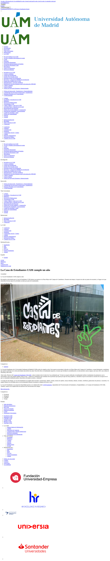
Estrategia (6, 131)
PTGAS (13, 9)
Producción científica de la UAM (12, 81)
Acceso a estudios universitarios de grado (14, 58)
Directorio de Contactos (13, 430)
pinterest (6, 366)
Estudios (6, 46)
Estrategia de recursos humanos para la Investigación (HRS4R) (20, 84)
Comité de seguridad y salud (11, 112)
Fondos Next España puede (11, 76)
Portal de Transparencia (10, 135)
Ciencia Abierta (8, 87)
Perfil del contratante (12, 433)
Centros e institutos (9, 74)
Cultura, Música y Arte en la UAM (13, 105)
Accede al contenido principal (48, 1)
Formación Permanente (10, 62)
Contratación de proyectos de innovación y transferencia (18, 92)
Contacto (6, 461)
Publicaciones (10, 444)
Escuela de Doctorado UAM (11, 65)
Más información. (5, 389)
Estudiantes (3, 9)
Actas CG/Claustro (9, 408)
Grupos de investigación (10, 75)
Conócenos (7, 124)
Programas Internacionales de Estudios (13, 64)
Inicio (2, 263)
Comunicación (7, 129)
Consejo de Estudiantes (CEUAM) (22, 375)
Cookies (6, 460)
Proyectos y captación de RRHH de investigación (16, 79)
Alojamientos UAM (9, 104)
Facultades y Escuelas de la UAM (12, 99)
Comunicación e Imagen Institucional (16, 431)
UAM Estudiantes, (47, 385)
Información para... (5, 7)
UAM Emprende (8, 95)
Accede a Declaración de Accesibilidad (11, 1)
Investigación (7, 48)
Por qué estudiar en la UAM (11, 56)
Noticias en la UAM (6, 266)
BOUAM (6, 407)
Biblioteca (6, 2)
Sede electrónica (8, 404)
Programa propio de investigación (12, 78)
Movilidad (6, 121)
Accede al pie (36, 1)
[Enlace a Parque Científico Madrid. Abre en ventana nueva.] (11, 515)
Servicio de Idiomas (9, 69)
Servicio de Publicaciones (10, 102)
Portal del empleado (9, 410)
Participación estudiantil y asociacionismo (14, 111)
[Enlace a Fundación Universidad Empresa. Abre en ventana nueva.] (33, 487)
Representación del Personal (11, 108)
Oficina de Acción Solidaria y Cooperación (15, 109)
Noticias (6, 115)
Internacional (7, 52)
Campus (6, 98)
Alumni (27, 9)
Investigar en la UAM (9, 72)
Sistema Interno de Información (15, 427)
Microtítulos (7, 67)
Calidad (6, 134)
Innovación (7, 49)
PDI (7, 9)
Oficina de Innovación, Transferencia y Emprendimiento (18, 91)
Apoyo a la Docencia (9, 68)
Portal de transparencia (9, 405)
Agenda (6, 117)
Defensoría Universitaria (10, 413)
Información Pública (9, 137)
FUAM (9, 446)
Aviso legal (7, 463)
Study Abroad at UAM (10, 122)
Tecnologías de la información (14, 434)
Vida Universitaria (8, 51)
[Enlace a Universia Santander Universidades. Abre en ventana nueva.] (33, 559)
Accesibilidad (7, 464)
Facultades (9, 437)
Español (3, 4)
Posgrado (6, 61)
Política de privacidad (9, 459)
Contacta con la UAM (9, 138)
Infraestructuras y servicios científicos (13, 82)
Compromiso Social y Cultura (11, 132)
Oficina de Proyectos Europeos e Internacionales (16, 88)
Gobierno (6, 128)
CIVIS (2, 2)
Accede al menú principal (27, 1)
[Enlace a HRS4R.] (33, 509)
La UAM (6, 54)
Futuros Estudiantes (21, 9)
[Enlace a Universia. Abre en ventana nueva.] (33, 537)
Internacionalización (9, 119)
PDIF (10, 9)
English (3, 6)
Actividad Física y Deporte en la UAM (14, 107)
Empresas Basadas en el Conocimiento (14, 94)
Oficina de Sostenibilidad (10, 114)
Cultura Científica (8, 85)
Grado (5, 59)
